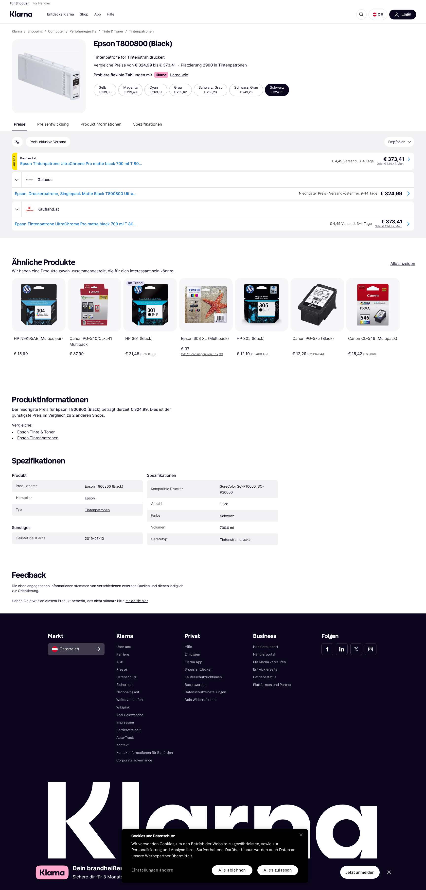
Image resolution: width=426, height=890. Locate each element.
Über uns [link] (123, 647)
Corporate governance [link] (134, 760)
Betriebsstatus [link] (264, 677)
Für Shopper (19, 3)
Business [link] (264, 636)
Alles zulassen (278, 870)
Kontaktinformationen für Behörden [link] (144, 753)
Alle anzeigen (402, 263)
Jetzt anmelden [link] (359, 872)
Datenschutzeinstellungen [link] (205, 692)
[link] (327, 649)
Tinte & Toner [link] (112, 31)
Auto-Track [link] (125, 738)
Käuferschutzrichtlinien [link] (203, 677)
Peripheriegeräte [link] (83, 31)
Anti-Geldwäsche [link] (129, 715)
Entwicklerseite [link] (265, 669)
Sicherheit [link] (124, 685)
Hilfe (110, 14)
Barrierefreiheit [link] (128, 730)
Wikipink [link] (123, 707)
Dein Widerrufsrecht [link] (201, 700)
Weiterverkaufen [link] (129, 700)
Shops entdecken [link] (199, 669)
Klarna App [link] (193, 662)
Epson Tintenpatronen (37, 437)
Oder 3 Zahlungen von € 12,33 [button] (202, 354)
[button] (378, 14)
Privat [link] (192, 636)
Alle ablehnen (232, 870)
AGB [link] (119, 662)
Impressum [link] (125, 722)
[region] (215, 856)
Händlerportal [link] (264, 654)
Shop (84, 14)
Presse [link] (121, 669)
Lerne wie (179, 74)
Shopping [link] (35, 31)
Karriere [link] (122, 654)
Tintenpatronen (232, 65)
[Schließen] (301, 834)
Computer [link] (56, 31)
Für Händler (41, 3)
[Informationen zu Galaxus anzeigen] (17, 180)
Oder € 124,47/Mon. (390, 163)
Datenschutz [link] (126, 677)
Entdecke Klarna (60, 14)
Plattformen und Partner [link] (272, 685)
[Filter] (17, 142)
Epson (90, 498)
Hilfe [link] (188, 647)
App (97, 14)
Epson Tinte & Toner (36, 431)
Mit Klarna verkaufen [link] (269, 662)
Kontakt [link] (122, 745)
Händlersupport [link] (265, 647)
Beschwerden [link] (195, 685)
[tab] (19, 124)
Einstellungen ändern (152, 870)
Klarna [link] (17, 31)
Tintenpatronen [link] (141, 31)
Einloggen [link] (192, 654)
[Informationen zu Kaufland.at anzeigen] (17, 209)
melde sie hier (136, 601)
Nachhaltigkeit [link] (127, 692)
